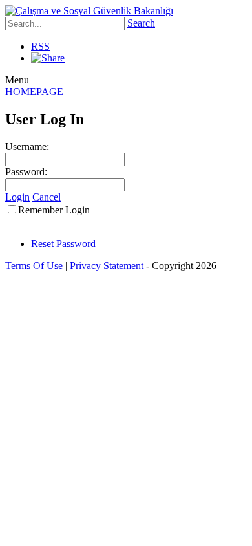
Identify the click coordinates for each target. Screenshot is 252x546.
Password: (26, 171)
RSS (40, 46)
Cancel (46, 196)
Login (17, 196)
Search (141, 22)
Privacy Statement (106, 265)
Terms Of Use (34, 265)
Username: (27, 146)
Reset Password (63, 243)
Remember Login (54, 209)
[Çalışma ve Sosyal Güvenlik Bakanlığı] (89, 10)
